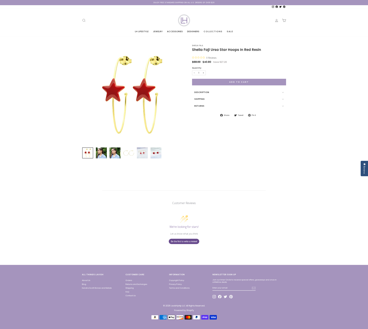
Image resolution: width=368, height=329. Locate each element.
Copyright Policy (176, 280)
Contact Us (130, 295)
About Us (86, 280)
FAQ (127, 292)
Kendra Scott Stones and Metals (97, 288)
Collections (213, 31)
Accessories (175, 31)
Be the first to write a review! (184, 241)
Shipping (199, 99)
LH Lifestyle (142, 31)
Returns (199, 106)
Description (201, 92)
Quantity (196, 68)
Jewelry (158, 31)
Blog (84, 284)
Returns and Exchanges (136, 284)
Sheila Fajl (197, 45)
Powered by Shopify (184, 310)
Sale (230, 31)
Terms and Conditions (179, 288)
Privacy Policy (175, 284)
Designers (193, 31)
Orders (128, 280)
